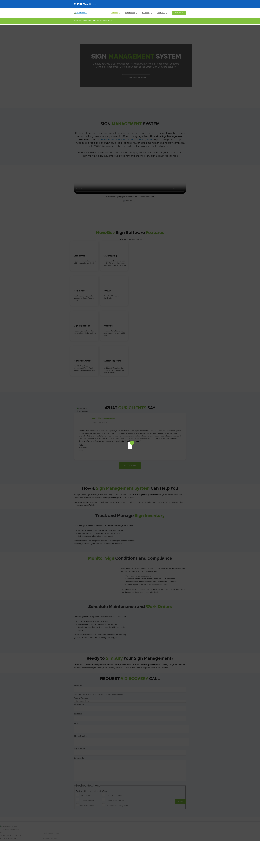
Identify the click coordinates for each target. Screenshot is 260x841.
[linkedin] (185, 4)
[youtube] (182, 4)
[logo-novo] (80, 13)
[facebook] (176, 4)
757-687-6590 (90, 4)
